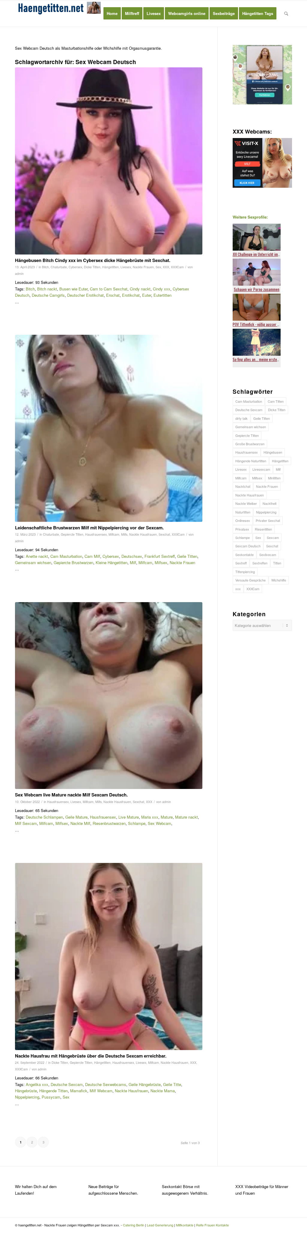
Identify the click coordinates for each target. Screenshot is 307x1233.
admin (19, 273)
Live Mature (128, 817)
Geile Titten (187, 556)
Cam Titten (276, 401)
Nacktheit (269, 503)
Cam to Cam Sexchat (108, 289)
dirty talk (241, 418)
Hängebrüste (26, 1090)
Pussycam (51, 1097)
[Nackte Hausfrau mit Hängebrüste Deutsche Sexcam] (108, 956)
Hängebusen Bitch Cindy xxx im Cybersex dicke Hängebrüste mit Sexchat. (92, 260)
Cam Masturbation (66, 556)
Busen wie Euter (73, 289)
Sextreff (241, 563)
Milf (133, 562)
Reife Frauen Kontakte (212, 1225)
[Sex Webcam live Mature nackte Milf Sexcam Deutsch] (108, 695)
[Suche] (286, 13)
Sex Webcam (159, 823)
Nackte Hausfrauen (143, 534)
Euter (146, 295)
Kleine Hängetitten (111, 562)
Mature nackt (186, 817)
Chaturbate (59, 267)
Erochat (113, 295)
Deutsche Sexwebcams (105, 1084)
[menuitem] (112, 13)
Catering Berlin (133, 1225)
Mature (167, 817)
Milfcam (114, 534)
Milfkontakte (184, 1225)
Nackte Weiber (246, 503)
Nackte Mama (163, 1090)
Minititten (274, 477)
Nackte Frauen (143, 267)
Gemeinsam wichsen (33, 562)
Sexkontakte (244, 554)
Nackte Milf (80, 823)
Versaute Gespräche (250, 580)
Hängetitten (110, 267)
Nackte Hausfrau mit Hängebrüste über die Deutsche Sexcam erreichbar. (90, 1055)
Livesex (126, 267)
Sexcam (273, 537)
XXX (166, 267)
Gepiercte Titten (72, 534)
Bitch (45, 267)
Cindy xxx (161, 289)
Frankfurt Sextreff (160, 556)
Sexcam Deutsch (248, 545)
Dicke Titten (92, 267)
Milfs (124, 534)
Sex (158, 267)
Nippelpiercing (27, 1097)
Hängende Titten (53, 1090)
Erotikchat (131, 295)
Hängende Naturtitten (250, 460)
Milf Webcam (101, 1090)
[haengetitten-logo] (60, 13)
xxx (238, 588)
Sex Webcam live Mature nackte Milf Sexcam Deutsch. (71, 794)
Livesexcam (261, 469)
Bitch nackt (47, 289)
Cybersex (75, 267)
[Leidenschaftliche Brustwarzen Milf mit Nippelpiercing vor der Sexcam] (108, 428)
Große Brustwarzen (249, 443)
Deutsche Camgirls (48, 295)
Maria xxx (149, 817)
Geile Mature (76, 817)
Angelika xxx (37, 1084)
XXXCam (177, 267)
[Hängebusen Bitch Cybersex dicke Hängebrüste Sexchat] (108, 161)
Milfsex (161, 562)
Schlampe (136, 823)
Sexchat (164, 534)
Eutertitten (162, 295)
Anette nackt (37, 556)
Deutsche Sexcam (67, 1084)
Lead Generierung (160, 1225)
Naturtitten (242, 512)
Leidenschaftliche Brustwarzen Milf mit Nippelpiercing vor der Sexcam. (89, 527)
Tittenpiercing (245, 571)
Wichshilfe (278, 580)
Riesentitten (263, 529)
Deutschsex (131, 556)
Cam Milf (92, 556)
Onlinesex (242, 520)
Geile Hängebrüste (145, 1084)
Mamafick (78, 1090)
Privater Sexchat (268, 520)
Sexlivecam (267, 554)
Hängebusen (273, 452)
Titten (277, 563)
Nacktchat (242, 486)
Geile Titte (172, 1084)
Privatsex (242, 529)
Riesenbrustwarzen (109, 823)
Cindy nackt (140, 289)
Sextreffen (259, 563)
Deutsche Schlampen (44, 817)
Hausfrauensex (96, 534)
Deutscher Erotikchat (85, 295)
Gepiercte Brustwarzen (73, 562)
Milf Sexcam (26, 823)
